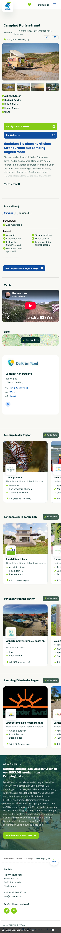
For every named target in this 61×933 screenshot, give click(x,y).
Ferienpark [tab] (24, 213)
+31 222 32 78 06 (19, 388)
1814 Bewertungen (20, 40)
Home (19, 858)
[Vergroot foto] (8, 87)
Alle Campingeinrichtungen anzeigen (22, 268)
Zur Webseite (13, 135)
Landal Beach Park (16, 559)
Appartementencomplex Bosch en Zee (25, 642)
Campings (43, 4)
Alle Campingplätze (44, 858)
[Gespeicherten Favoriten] (30, 5)
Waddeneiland (42, 563)
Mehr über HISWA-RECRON (18, 835)
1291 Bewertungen (22, 744)
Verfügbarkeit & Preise (17, 126)
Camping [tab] (8, 213)
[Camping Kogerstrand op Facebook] (7, 404)
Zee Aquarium (14, 477)
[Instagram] (14, 911)
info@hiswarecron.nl (14, 896)
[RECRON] (7, 6)
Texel (22, 647)
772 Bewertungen (21, 580)
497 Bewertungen (21, 662)
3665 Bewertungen (22, 499)
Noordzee (40, 481)
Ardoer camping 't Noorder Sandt (24, 722)
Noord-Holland (26, 481)
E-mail (13, 396)
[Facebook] (7, 911)
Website (14, 392)
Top (54, 861)
